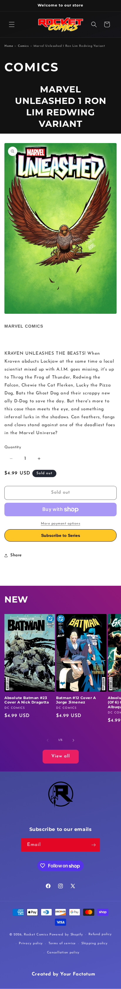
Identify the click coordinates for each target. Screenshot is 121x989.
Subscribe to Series (60, 535)
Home (8, 46)
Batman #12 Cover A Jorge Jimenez (76, 700)
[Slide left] (47, 740)
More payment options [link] (60, 523)
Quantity (12, 447)
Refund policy (100, 934)
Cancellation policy (63, 952)
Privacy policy (31, 943)
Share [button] (16, 555)
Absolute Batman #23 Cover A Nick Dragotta (26, 700)
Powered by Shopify (66, 934)
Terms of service (62, 943)
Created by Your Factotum (63, 974)
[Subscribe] (93, 845)
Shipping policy (94, 943)
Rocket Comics (36, 934)
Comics (23, 46)
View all (60, 756)
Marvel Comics (23, 326)
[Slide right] (73, 740)
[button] (11, 24)
